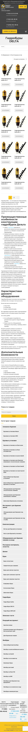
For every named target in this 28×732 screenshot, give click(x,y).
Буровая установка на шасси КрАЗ (14, 455)
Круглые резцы (8, 625)
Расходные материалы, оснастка (11, 545)
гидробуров (11, 227)
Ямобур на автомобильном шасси (14, 649)
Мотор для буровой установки (13, 529)
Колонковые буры (9, 588)
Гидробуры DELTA (9, 606)
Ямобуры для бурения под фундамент (11, 681)
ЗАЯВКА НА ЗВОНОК (10, 31)
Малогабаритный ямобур (11, 645)
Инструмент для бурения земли (12, 506)
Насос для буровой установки (12, 533)
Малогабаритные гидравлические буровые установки (14, 483)
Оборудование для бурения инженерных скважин (12, 495)
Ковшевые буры (8, 583)
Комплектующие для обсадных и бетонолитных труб (13, 630)
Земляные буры (8, 663)
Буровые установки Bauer (11, 431)
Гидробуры (7, 597)
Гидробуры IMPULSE (9, 610)
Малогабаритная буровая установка (11, 477)
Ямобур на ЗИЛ (8, 676)
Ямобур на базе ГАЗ (9, 672)
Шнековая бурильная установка (13, 501)
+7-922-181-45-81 (11, 19)
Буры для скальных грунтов (12, 574)
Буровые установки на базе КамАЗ (14, 466)
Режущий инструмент (10, 620)
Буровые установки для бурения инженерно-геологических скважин (14, 461)
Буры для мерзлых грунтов (12, 579)
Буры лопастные (8, 561)
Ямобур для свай (9, 667)
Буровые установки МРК (11, 436)
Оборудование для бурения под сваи (13, 512)
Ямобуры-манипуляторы (11, 691)
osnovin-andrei (12, 717)
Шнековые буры (8, 592)
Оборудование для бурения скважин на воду (13, 539)
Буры (4, 556)
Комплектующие (8, 524)
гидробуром (7, 255)
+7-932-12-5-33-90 (12, 13)
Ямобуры (6, 640)
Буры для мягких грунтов (11, 570)
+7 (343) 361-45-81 (12, 25)
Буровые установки (9, 440)
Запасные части (8, 615)
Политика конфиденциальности (14, 728)
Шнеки (5, 551)
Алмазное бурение (9, 427)
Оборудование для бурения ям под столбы (14, 518)
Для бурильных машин (10, 635)
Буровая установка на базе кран (13, 445)
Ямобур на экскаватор (10, 658)
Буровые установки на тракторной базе (14, 471)
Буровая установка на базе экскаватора (12, 450)
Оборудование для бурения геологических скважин (12, 489)
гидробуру (17, 263)
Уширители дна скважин (11, 565)
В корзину (5, 84)
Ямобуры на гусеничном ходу (12, 687)
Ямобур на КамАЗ (9, 654)
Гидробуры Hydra (9, 601)
